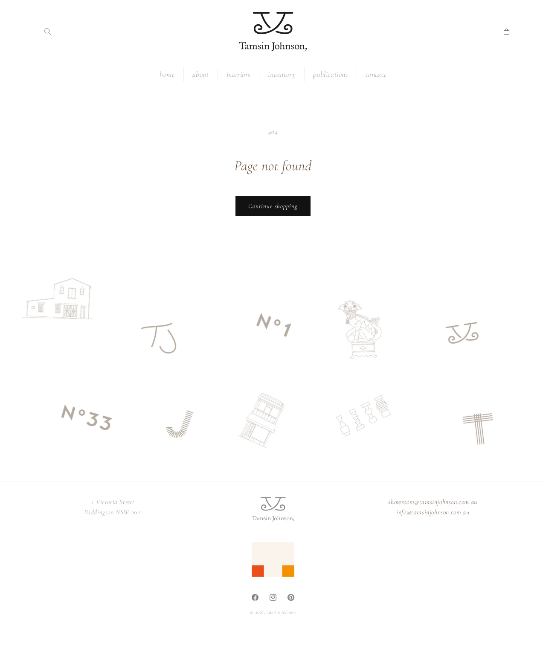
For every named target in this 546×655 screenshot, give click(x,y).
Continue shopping (273, 206)
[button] (47, 31)
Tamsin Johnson (281, 612)
